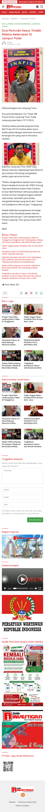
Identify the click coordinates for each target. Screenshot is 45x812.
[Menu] (3, 7)
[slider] (20, 588)
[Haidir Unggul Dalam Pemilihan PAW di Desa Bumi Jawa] (33, 309)
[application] (22, 579)
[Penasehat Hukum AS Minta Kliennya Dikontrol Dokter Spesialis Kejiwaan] (11, 332)
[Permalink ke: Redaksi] (4, 43)
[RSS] (23, 795)
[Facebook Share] (21, 293)
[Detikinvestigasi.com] (13, 7)
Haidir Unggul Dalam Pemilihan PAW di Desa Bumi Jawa (22, 247)
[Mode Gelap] (37, 7)
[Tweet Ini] (26, 293)
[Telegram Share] (36, 293)
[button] (23, 580)
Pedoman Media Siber (27, 802)
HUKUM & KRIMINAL (23, 24)
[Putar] (5, 588)
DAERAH (11, 24)
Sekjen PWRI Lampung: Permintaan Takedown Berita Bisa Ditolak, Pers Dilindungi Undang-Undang (21, 267)
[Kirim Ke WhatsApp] (41, 293)
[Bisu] (36, 588)
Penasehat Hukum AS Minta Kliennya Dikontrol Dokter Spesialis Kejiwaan (21, 253)
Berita (4, 24)
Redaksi (9, 42)
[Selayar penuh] (40, 588)
